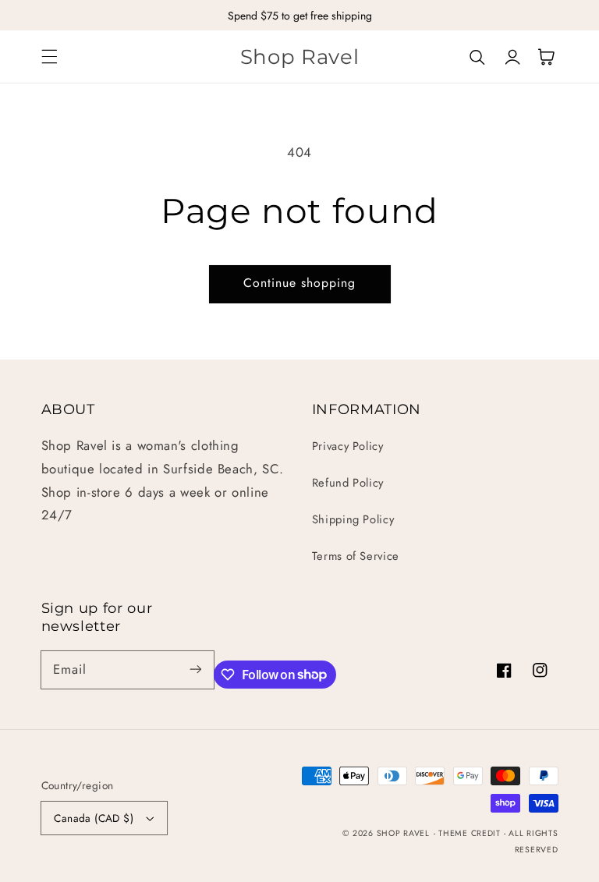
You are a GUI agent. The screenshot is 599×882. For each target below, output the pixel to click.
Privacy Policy (348, 446)
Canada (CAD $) (93, 818)
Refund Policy (348, 482)
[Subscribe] (195, 669)
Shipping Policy (353, 519)
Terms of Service (355, 556)
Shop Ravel (403, 833)
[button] (49, 57)
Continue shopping (299, 283)
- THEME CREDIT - (471, 833)
